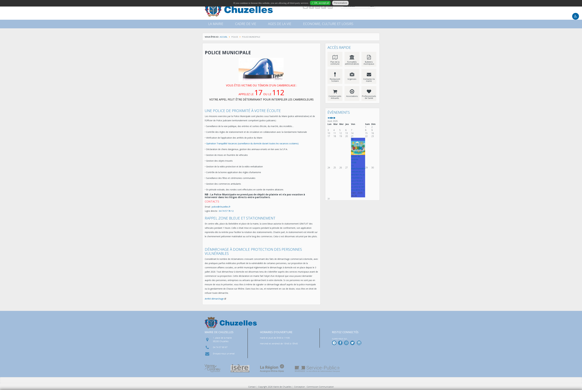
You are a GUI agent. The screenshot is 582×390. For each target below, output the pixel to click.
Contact (252, 386)
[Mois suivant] (334, 118)
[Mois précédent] (330, 118)
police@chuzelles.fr (221, 206)
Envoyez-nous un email (224, 353)
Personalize (340, 3)
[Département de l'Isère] (240, 368)
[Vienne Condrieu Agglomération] (212, 368)
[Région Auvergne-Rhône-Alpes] (272, 368)
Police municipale (228, 52)
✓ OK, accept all (320, 3)
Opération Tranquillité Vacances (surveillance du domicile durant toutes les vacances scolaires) (252, 143)
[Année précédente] (329, 118)
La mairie (215, 24)
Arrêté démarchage (214, 298)
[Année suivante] (332, 118)
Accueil (223, 36)
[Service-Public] (317, 369)
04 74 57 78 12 (226, 210)
